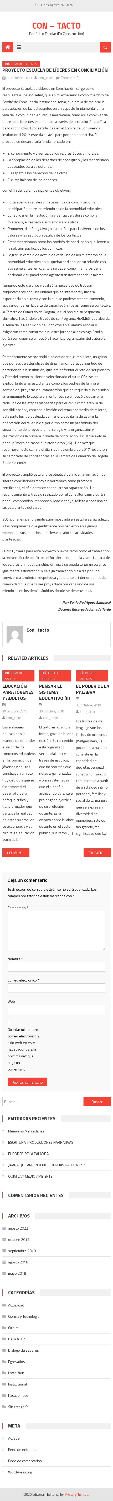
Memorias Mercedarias (26, 1131)
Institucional (17, 1384)
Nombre (15, 959)
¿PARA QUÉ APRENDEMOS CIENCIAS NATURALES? (46, 1165)
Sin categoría (18, 1406)
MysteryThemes (76, 1494)
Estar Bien (16, 1373)
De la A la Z (16, 1339)
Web (11, 1001)
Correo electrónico (23, 980)
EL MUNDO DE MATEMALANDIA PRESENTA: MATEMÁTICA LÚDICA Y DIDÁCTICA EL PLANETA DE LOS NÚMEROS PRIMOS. (19, 853)
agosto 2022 (18, 1228)
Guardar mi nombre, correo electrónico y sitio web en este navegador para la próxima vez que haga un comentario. (23, 1049)
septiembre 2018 (22, 1250)
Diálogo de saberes (21, 63)
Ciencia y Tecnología (23, 1316)
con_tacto (45, 77)
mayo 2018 (17, 1273)
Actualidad (16, 1305)
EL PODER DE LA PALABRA (92, 689)
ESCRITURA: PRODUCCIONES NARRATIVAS (40, 1142)
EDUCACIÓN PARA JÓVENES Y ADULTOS (18, 692)
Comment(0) (70, 77)
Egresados (16, 1361)
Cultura (13, 1327)
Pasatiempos (18, 1395)
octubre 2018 (18, 1239)
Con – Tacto (56, 25)
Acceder (14, 1438)
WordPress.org (20, 1472)
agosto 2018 (18, 1262)
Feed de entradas (22, 1449)
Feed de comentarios (25, 1460)
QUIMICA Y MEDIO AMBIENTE (30, 1176)
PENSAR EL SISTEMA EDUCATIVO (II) (54, 692)
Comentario (18, 907)
